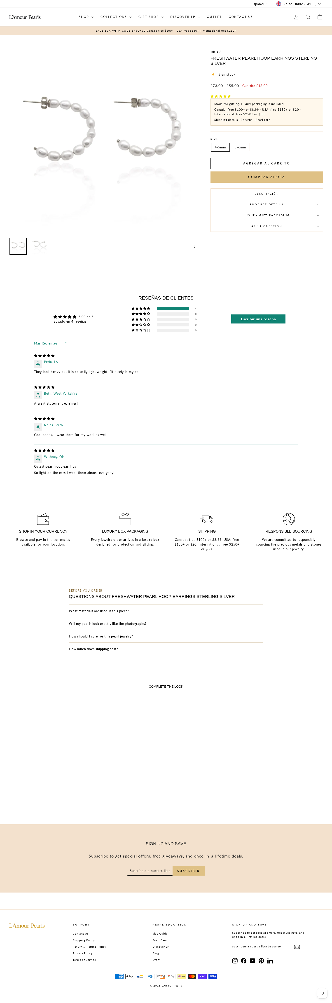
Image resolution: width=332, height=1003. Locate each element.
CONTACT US (241, 17)
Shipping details (226, 120)
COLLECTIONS (114, 17)
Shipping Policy (84, 940)
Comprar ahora (266, 177)
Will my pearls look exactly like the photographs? (108, 624)
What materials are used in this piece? (99, 611)
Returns (247, 120)
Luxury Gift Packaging (267, 215)
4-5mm (220, 147)
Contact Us (81, 933)
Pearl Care (159, 940)
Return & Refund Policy (89, 946)
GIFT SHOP (149, 17)
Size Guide (160, 933)
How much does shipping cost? (93, 649)
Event (156, 959)
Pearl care (263, 120)
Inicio (214, 51)
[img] (44, 356)
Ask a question (266, 226)
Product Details (266, 204)
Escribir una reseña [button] (258, 319)
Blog (155, 953)
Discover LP (160, 946)
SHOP (84, 17)
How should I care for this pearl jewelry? (101, 636)
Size (214, 138)
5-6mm (240, 147)
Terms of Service (84, 959)
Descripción (267, 193)
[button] (220, 96)
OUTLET (214, 17)
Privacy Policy (83, 953)
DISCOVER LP (183, 17)
